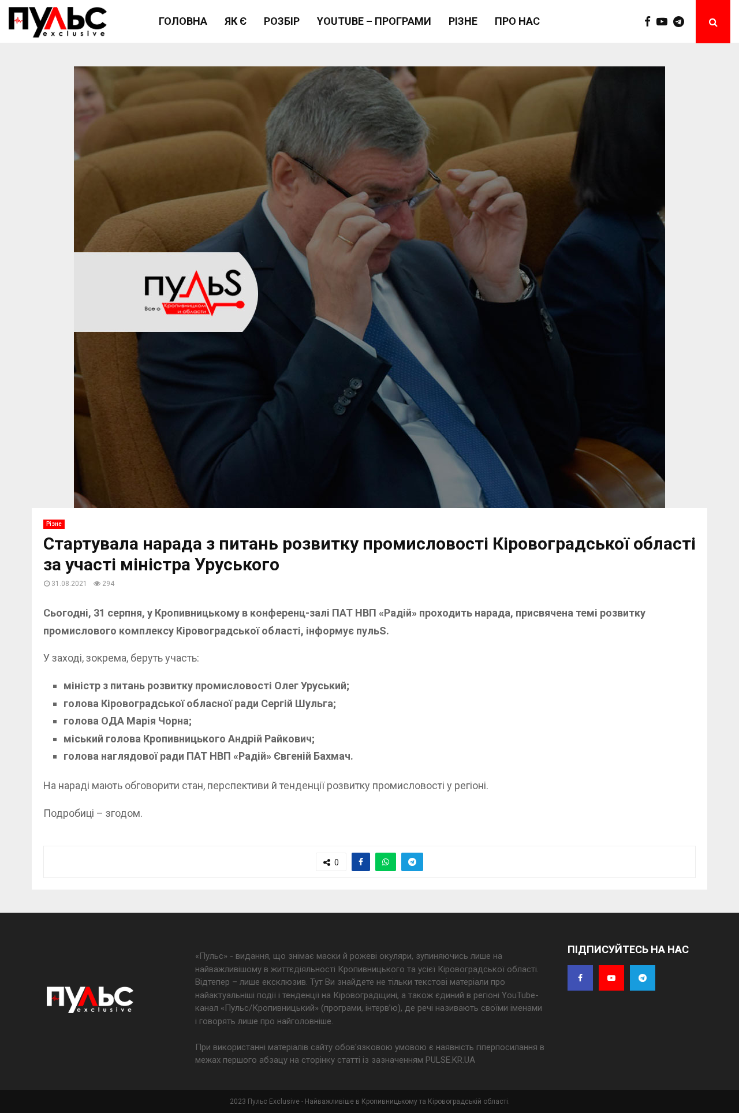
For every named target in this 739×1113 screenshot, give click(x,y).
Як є (236, 21)
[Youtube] (664, 22)
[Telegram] (681, 22)
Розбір (282, 21)
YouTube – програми (374, 21)
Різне (463, 21)
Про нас (517, 21)
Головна (183, 21)
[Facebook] (650, 22)
